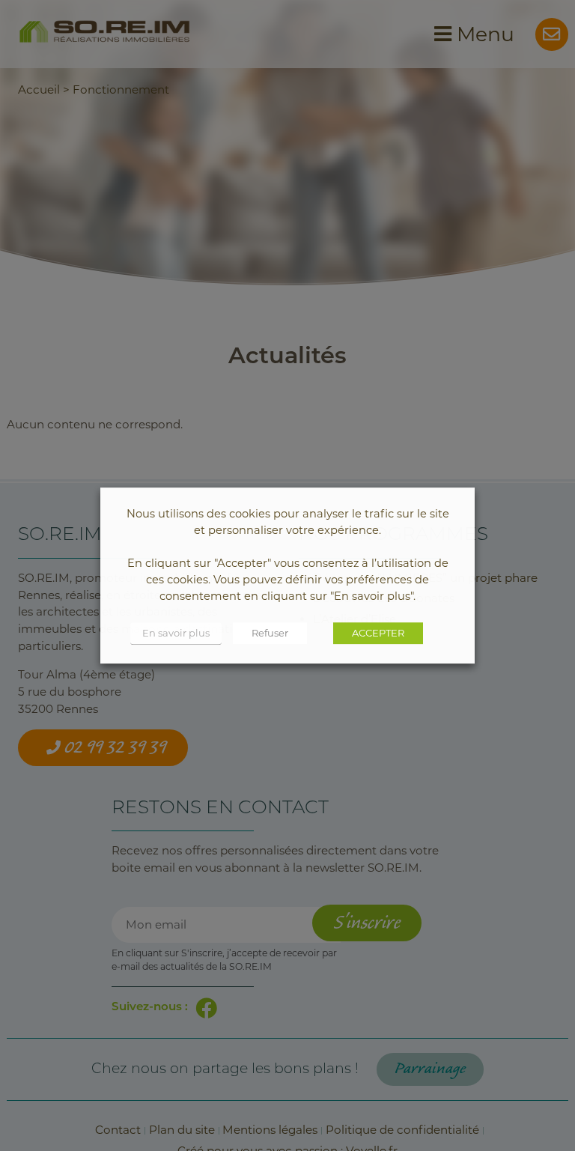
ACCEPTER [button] (378, 633)
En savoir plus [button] (176, 633)
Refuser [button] (270, 633)
